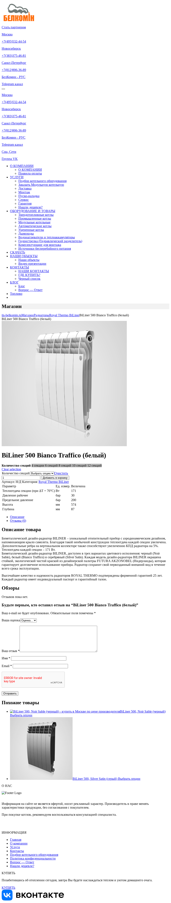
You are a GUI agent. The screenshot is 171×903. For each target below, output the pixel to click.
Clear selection (11, 469)
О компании (19, 843)
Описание (17, 517)
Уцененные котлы (31, 230)
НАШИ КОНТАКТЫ (33, 271)
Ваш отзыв (11, 651)
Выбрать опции (21, 715)
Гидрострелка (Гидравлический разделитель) (50, 241)
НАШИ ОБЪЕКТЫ (24, 256)
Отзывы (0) (18, 520)
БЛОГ (14, 282)
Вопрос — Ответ (30, 290)
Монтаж (24, 192)
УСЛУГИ (17, 177)
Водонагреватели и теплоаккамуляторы (46, 237)
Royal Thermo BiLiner (54, 482)
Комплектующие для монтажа (39, 245)
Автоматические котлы (35, 226)
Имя (6, 658)
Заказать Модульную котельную (41, 184)
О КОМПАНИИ (22, 166)
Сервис (23, 199)
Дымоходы (26, 233)
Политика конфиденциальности (33, 858)
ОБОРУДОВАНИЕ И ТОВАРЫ (32, 211)
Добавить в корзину (55, 477)
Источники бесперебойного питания (44, 248)
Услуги (15, 847)
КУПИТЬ (8, 887)
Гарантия (24, 203)
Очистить (61, 473)
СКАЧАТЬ (17, 252)
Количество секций (16, 473)
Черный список (29, 278)
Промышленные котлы (34, 218)
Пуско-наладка (28, 196)
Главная (15, 839)
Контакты (17, 851)
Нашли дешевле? (30, 207)
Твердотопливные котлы (36, 215)
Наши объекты (28, 260)
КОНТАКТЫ (19, 267)
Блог (21, 286)
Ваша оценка (11, 620)
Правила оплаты (30, 173)
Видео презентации (32, 263)
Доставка (24, 188)
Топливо (16, 293)
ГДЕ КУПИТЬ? (29, 275)
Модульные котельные (34, 222)
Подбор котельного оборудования (42, 181)
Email (7, 666)
